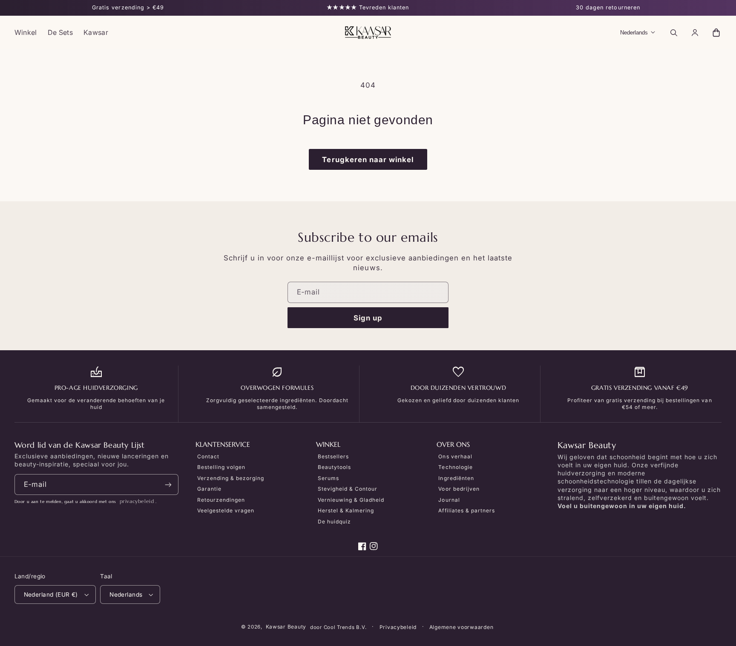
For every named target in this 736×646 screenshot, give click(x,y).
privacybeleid (137, 501)
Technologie (455, 467)
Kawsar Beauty (286, 626)
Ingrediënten (456, 478)
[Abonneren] (168, 484)
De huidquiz (334, 521)
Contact (208, 456)
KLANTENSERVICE (223, 445)
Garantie (209, 489)
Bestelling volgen (221, 467)
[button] (673, 32)
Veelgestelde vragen (225, 510)
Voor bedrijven (458, 489)
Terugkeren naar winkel (368, 159)
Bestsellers (333, 456)
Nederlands (125, 594)
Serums (328, 478)
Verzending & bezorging (230, 478)
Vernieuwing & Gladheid (351, 500)
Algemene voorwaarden (461, 627)
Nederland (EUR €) (51, 594)
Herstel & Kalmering (346, 510)
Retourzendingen (221, 500)
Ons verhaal (455, 456)
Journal (449, 500)
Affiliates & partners (466, 510)
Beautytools (334, 467)
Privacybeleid (398, 627)
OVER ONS (453, 445)
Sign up (368, 318)
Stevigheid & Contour (347, 489)
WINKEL (328, 445)
